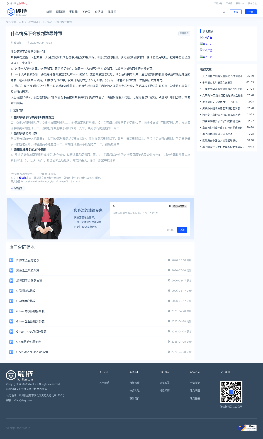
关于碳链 (104, 382)
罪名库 (229, 3)
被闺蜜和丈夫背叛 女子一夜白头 (220, 101)
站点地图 (195, 390)
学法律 (73, 12)
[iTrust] (246, 430)
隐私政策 (165, 382)
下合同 (86, 12)
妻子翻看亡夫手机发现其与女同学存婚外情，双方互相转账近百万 (223, 147)
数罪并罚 (18, 188)
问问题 (60, 12)
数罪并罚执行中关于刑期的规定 (34, 117)
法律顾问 (33, 21)
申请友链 (195, 382)
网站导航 (252, 3)
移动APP (240, 3)
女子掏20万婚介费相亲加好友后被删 (222, 95)
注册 (251, 11)
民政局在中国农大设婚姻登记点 (219, 140)
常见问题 (165, 390)
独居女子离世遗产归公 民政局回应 (221, 114)
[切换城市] (22, 3)
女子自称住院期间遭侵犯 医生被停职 (222, 76)
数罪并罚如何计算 (25, 133)
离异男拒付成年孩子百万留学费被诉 (222, 127)
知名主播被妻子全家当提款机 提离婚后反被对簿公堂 (222, 121)
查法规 (99, 12)
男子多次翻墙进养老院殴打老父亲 (221, 108)
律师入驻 (218, 3)
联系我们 (135, 398)
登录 (235, 11)
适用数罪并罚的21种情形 (30, 149)
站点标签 (195, 398)
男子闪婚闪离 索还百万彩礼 (217, 134)
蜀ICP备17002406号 (18, 428)
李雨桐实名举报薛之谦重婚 (217, 82)
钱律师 (17, 42)
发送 (182, 229)
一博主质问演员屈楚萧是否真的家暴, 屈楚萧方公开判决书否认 (222, 89)
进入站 (13, 3)
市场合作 (135, 382)
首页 (49, 12)
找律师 (112, 12)
